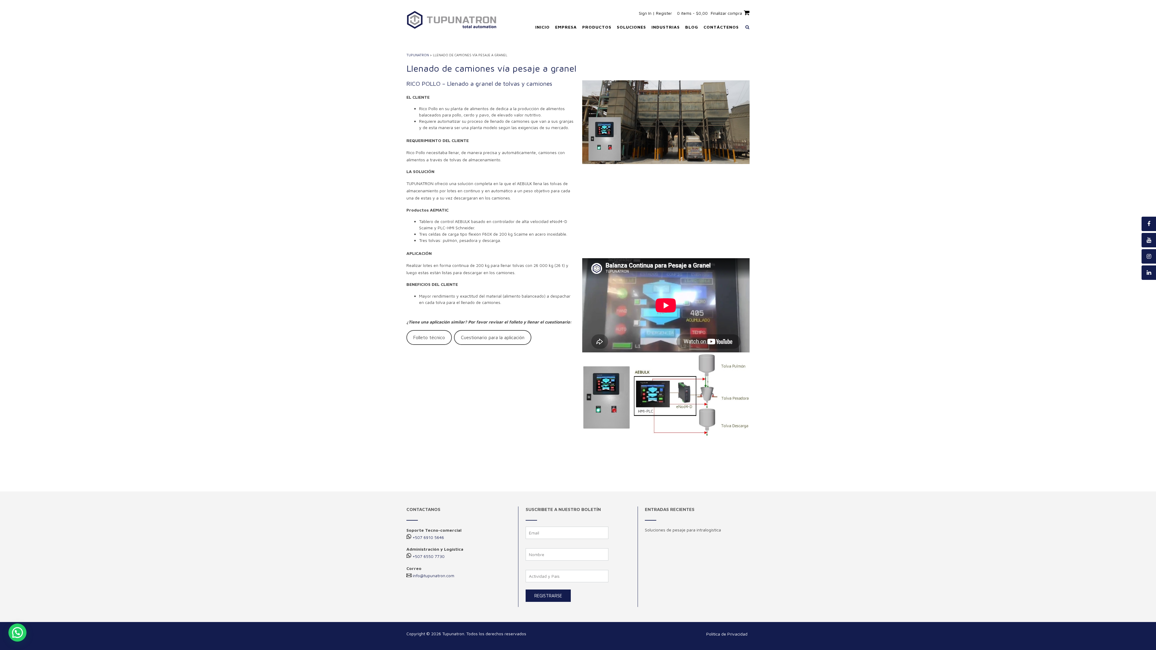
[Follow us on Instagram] (1149, 256)
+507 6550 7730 (428, 556)
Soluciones (631, 26)
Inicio (542, 26)
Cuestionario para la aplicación (492, 337)
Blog (691, 26)
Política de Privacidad (726, 633)
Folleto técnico (429, 337)
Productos (596, 26)
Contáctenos (721, 26)
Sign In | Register (655, 13)
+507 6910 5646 (428, 537)
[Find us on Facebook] (1149, 224)
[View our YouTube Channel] (1149, 240)
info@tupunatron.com (433, 575)
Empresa (566, 26)
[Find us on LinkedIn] (1149, 272)
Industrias (665, 26)
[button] (17, 633)
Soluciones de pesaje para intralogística (683, 529)
